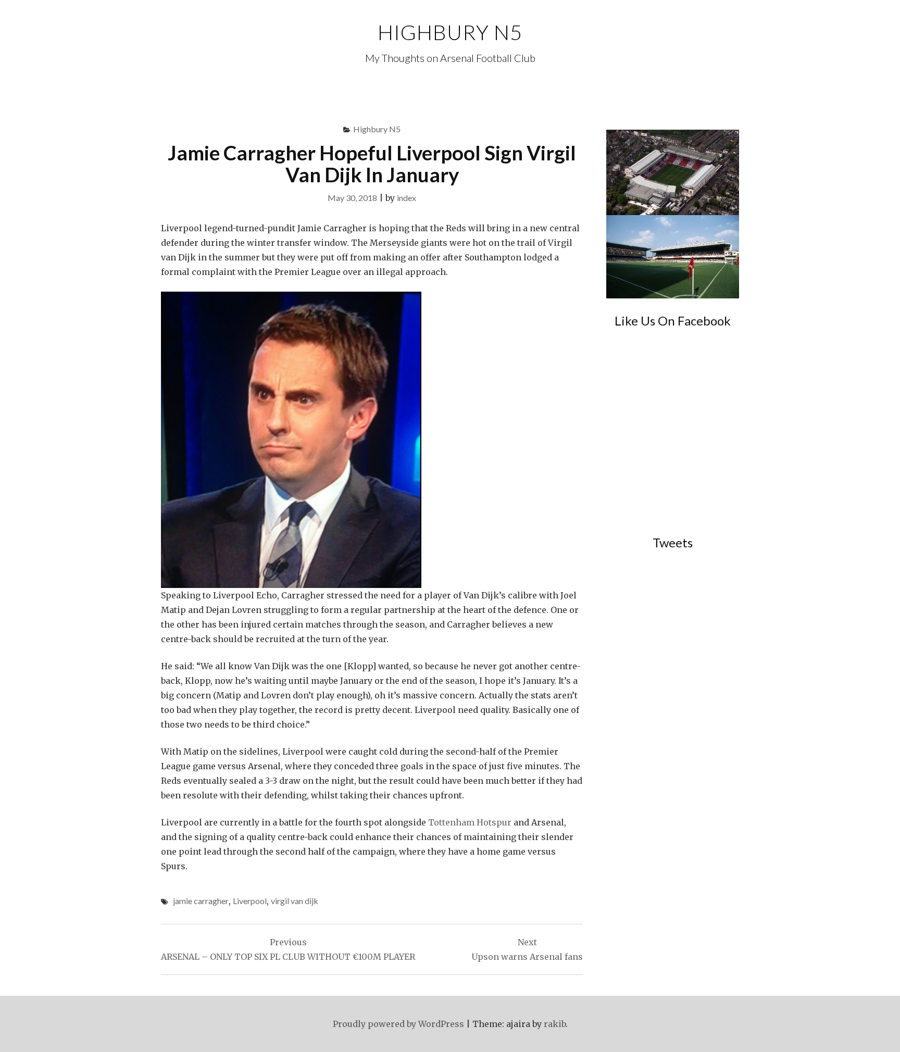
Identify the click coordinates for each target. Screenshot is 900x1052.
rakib (555, 1024)
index (406, 198)
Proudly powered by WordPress (398, 1024)
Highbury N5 (450, 32)
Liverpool (250, 901)
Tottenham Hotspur (469, 822)
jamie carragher (201, 901)
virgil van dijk (294, 901)
